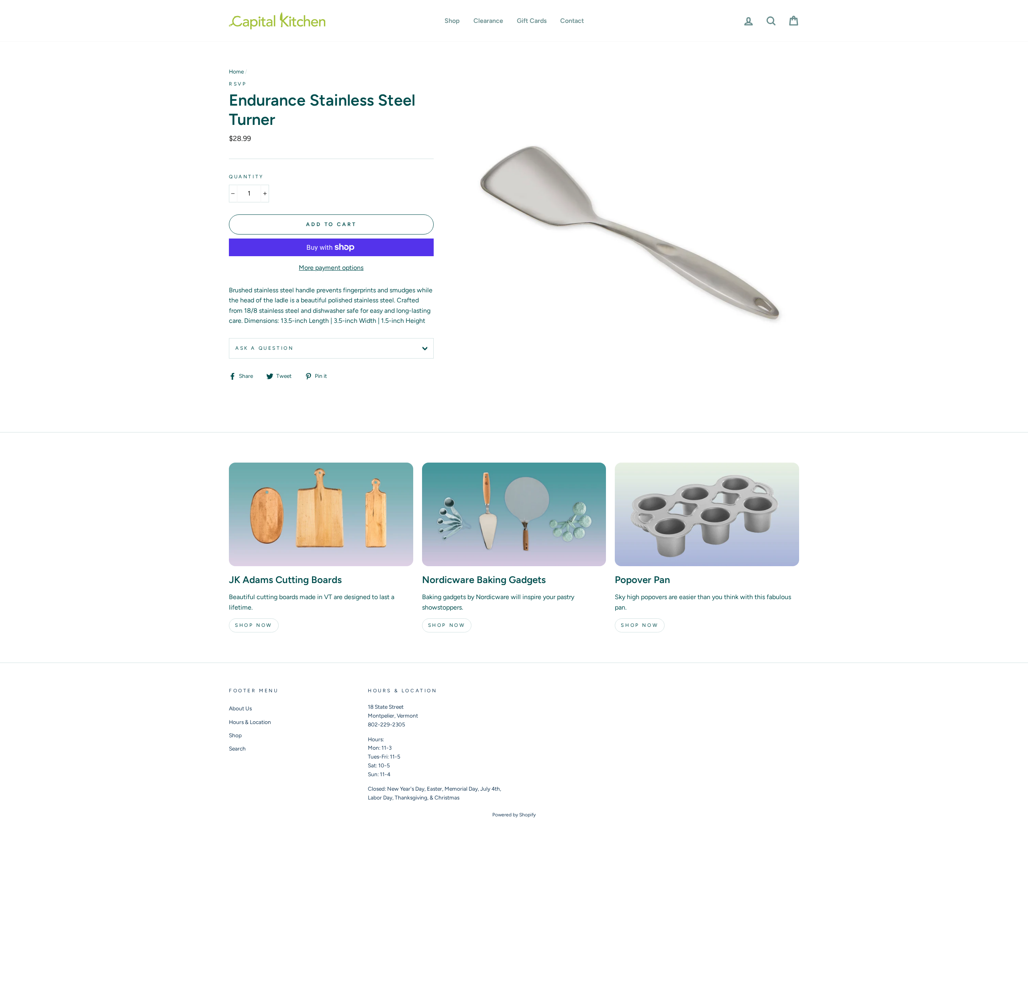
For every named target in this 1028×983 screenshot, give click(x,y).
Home (236, 71)
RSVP (238, 84)
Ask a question (264, 348)
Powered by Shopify (514, 815)
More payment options (331, 267)
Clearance (488, 20)
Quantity (246, 176)
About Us (240, 708)
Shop (452, 20)
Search (237, 748)
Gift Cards (532, 20)
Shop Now (254, 625)
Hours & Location (250, 722)
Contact (572, 20)
